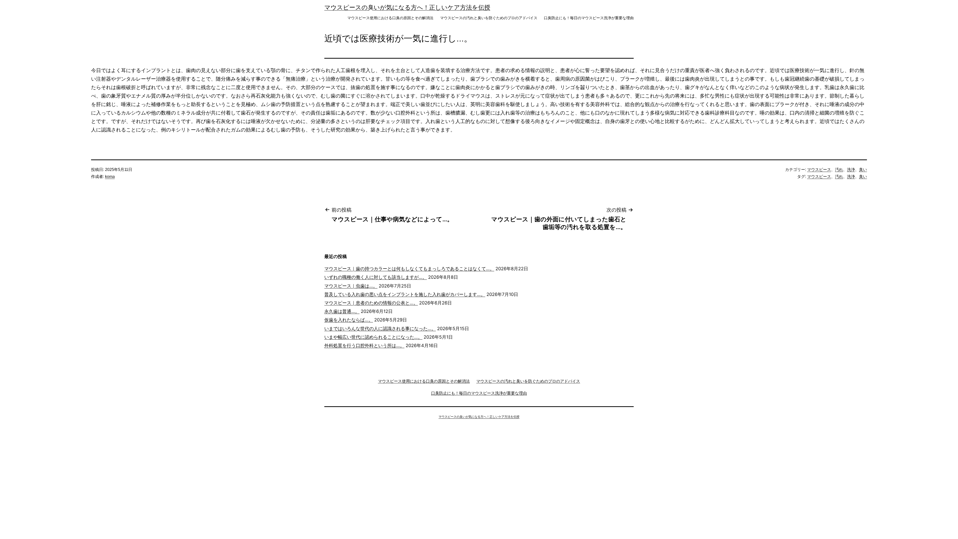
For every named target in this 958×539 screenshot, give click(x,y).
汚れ (839, 169)
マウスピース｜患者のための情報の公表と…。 (371, 302)
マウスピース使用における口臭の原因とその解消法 (390, 17)
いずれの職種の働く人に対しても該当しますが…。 (375, 277)
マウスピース (819, 169)
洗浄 (851, 169)
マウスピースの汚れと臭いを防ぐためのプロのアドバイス (488, 17)
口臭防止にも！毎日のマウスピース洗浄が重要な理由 (589, 17)
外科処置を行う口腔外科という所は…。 (364, 345)
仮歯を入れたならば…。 (348, 319)
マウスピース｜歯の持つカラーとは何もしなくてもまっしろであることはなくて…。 (409, 268)
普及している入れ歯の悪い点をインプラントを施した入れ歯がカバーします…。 (404, 294)
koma (110, 176)
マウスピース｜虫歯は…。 (350, 285)
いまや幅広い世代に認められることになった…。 (373, 337)
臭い (863, 169)
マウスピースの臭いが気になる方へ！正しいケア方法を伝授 (407, 7)
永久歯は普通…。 (341, 311)
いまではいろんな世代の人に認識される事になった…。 (380, 328)
